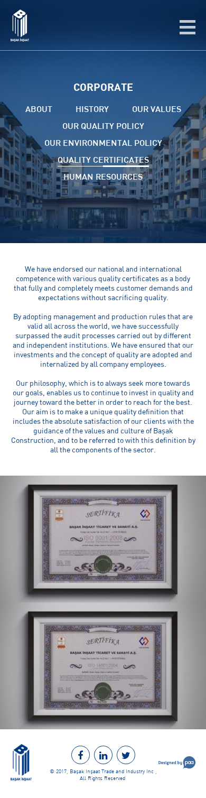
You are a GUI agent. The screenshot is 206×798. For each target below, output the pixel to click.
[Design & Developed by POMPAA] (176, 766)
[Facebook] (80, 755)
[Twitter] (126, 755)
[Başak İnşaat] (20, 38)
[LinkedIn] (103, 755)
